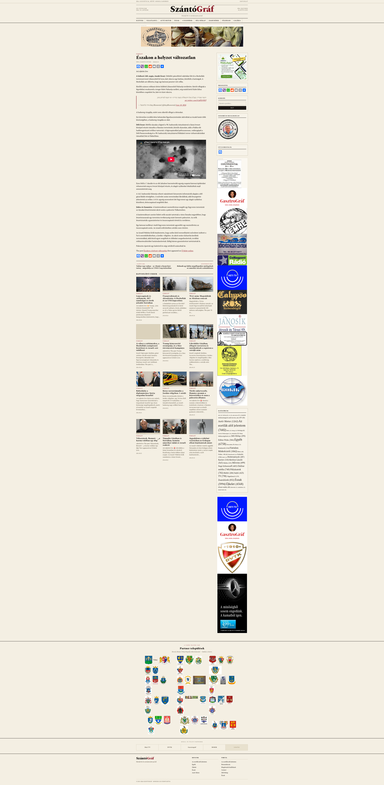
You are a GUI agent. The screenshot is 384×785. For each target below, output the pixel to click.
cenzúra (235, 433)
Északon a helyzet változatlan (155, 251)
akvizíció (236, 415)
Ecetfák (139, 21)
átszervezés (222, 490)
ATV (242, 418)
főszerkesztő (232, 454)
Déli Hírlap (201, 21)
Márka (227, 463)
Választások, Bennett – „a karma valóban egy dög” (148, 439)
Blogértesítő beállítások (228, 767)
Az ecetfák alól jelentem (231, 425)
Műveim (238, 462)
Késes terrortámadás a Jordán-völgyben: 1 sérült (174, 392)
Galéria (237, 21)
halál (224, 457)
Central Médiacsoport (224, 433)
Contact (223, 770)
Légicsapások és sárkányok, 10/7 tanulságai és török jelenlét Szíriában (145, 299)
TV (222, 476)
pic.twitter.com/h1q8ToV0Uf (195, 100)
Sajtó (239, 473)
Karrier (223, 459)
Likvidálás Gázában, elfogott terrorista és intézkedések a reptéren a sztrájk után (201, 347)
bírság (234, 430)
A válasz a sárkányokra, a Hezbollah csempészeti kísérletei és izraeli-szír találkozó (147, 347)
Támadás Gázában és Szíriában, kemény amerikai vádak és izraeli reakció (174, 442)
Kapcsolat (244, 1)
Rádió (229, 473)
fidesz (241, 451)
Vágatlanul (151, 21)
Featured (223, 448)
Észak (176, 21)
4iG (220, 415)
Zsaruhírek (214, 21)
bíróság (241, 430)
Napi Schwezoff (227, 466)
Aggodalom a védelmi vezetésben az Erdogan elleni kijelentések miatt (200, 440)
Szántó (192, 9)
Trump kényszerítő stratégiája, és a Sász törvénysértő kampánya (173, 346)
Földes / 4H (223, 454)
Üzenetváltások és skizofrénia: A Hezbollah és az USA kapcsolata (174, 298)
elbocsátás (230, 444)
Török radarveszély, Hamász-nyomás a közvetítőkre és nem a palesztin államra (199, 394)
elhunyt (238, 444)
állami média (224, 487)
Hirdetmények (235, 457)
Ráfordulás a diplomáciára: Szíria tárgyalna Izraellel (145, 393)
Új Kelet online (187, 251)
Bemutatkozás (225, 764)
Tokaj (155, 660)
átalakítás (241, 487)
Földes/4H (226, 21)
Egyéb (194, 764)
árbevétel (234, 487)
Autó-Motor (165, 21)
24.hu (225, 415)
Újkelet (139, 54)
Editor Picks (226, 440)
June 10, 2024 (181, 105)
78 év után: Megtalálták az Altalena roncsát (200, 297)
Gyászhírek (187, 21)
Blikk (229, 430)
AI (230, 415)
